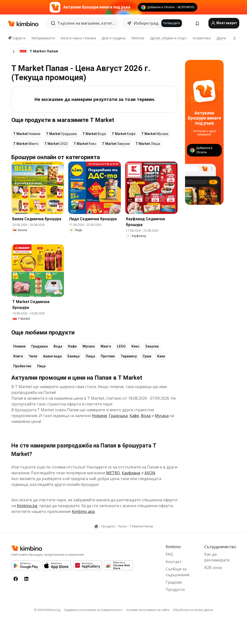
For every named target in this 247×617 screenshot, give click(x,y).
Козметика (202, 38)
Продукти (175, 589)
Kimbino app (83, 511)
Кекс (135, 346)
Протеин (108, 356)
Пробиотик (22, 366)
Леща (90, 356)
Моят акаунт (226, 23)
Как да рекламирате (217, 557)
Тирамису (129, 356)
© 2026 (47, 610)
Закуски (152, 346)
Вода (58, 346)
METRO (113, 472)
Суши (147, 356)
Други (221, 38)
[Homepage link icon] (96, 526)
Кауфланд (131, 472)
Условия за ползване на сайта (147, 610)
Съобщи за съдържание (178, 571)
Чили (33, 356)
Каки (161, 356)
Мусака (88, 346)
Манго (106, 346)
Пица (41, 366)
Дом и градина (113, 38)
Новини (19, 346)
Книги (18, 356)
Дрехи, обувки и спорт (168, 38)
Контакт (174, 561)
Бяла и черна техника (78, 38)
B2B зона (213, 567)
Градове (174, 582)
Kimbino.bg (27, 505)
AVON (149, 472)
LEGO (121, 346)
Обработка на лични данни (193, 610)
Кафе (72, 346)
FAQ (169, 554)
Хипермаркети (43, 38)
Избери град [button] (146, 23)
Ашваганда (52, 356)
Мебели (137, 38)
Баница (74, 356)
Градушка (39, 346)
